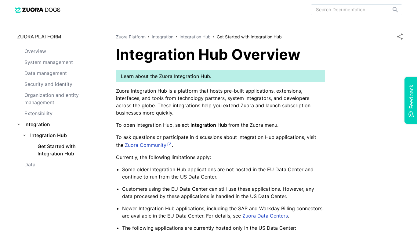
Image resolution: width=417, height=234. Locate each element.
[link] (37, 9)
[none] (400, 36)
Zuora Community (145, 145)
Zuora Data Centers (265, 216)
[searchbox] (391, 9)
